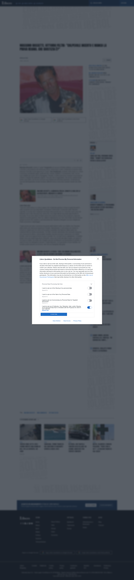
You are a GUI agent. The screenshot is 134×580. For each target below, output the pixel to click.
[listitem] (67, 284)
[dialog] (67, 290)
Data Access (67, 321)
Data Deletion (57, 321)
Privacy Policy (77, 321)
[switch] (89, 288)
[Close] (98, 259)
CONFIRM (54, 314)
